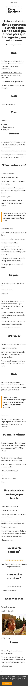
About (12, 2)
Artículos (15, 2)
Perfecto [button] (7, 683)
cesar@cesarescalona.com (14, 560)
